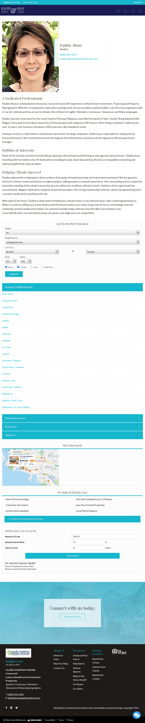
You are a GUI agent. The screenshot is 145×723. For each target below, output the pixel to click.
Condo (23, 267)
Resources (11, 426)
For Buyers (78, 684)
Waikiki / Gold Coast (12, 400)
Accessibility (50, 720)
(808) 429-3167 (68, 54)
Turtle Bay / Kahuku (11, 387)
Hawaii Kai (7, 307)
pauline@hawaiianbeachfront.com (79, 58)
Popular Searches (15, 418)
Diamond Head (9, 300)
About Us (10, 435)
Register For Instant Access (27, 519)
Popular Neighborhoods (19, 287)
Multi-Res (48, 267)
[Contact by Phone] (125, 10)
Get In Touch (72, 616)
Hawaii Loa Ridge (10, 314)
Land (35, 267)
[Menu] (140, 10)
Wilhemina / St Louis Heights (16, 407)
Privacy (70, 720)
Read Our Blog (61, 663)
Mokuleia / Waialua (11, 360)
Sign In (138, 2)
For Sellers (78, 688)
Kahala (5, 320)
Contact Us (30, 2)
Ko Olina (6, 347)
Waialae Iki (7, 393)
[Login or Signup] (133, 10)
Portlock (6, 373)
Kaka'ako (6, 333)
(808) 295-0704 (12, 2)
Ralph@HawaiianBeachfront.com (24, 698)
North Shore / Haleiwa (13, 367)
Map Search (79, 663)
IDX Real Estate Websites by (15, 720)
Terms (61, 720)
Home (10, 267)
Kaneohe (6, 340)
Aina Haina (7, 294)
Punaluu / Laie (8, 380)
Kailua (5, 327)
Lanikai (5, 353)
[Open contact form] (118, 10)
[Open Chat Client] (137, 715)
